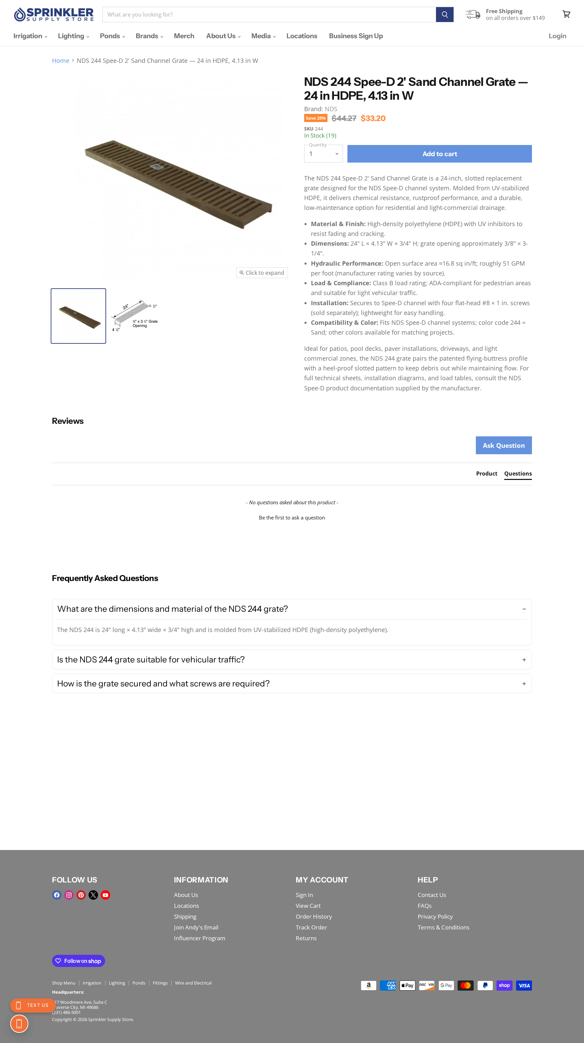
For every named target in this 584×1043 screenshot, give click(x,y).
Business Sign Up (356, 36)
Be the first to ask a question (292, 517)
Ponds (110, 36)
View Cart (308, 905)
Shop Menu (63, 983)
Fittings (160, 983)
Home (60, 60)
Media (261, 36)
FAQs (425, 905)
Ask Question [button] (504, 445)
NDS (331, 109)
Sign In (304, 895)
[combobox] (269, 14)
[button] (292, 516)
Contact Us (432, 895)
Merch (184, 36)
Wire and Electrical (193, 983)
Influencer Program (199, 938)
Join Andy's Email (196, 927)
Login (557, 36)
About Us (221, 36)
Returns (306, 938)
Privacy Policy (435, 916)
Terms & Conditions (443, 927)
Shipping (185, 916)
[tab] (486, 475)
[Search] (445, 14)
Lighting (72, 36)
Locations (302, 36)
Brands (148, 36)
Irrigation (29, 36)
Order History (314, 916)
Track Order (311, 927)
